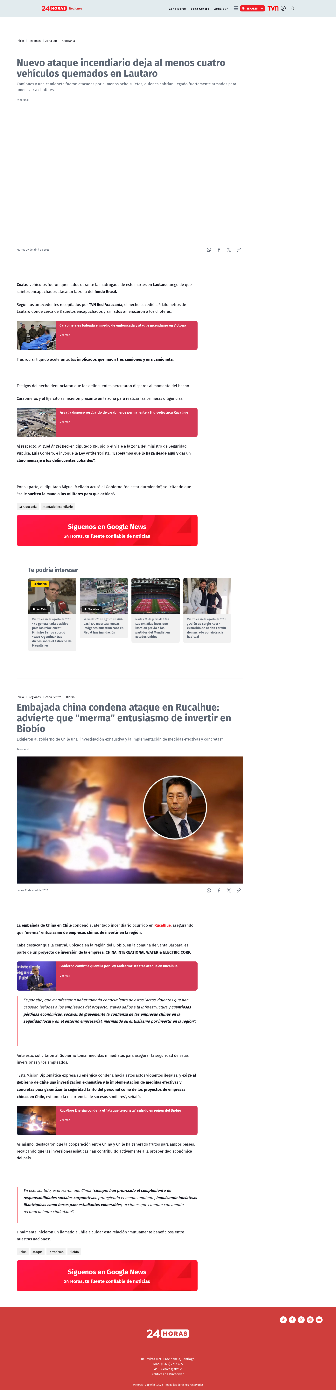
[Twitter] (229, 250)
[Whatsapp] (209, 250)
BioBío (70, 697)
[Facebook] (219, 250)
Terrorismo (56, 1252)
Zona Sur (221, 8)
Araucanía (68, 40)
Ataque (37, 1252)
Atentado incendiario (58, 506)
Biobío (74, 1252)
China (23, 1252)
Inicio (20, 40)
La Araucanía (28, 506)
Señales (252, 8)
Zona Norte (177, 8)
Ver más (65, 335)
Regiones (35, 40)
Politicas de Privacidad (168, 1374)
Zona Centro (200, 8)
